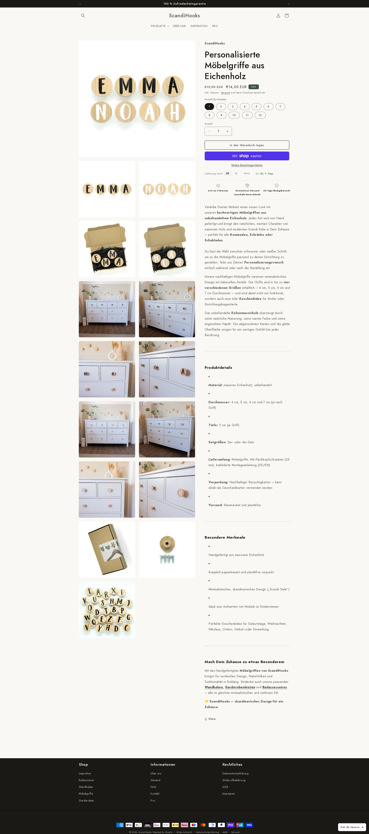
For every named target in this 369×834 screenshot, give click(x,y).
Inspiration (85, 774)
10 (234, 115)
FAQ (153, 787)
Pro (152, 800)
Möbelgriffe (86, 794)
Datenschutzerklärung (235, 774)
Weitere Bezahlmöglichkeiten (247, 165)
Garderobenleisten (240, 687)
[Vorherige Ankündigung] (80, 3)
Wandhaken (214, 687)
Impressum (228, 794)
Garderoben (86, 800)
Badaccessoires (275, 687)
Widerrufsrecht (184, 831)
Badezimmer (86, 780)
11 (247, 115)
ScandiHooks (145, 832)
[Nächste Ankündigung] (289, 3)
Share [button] (212, 719)
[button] (83, 15)
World (247, 173)
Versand (225, 92)
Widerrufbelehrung (234, 780)
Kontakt (154, 794)
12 (260, 115)
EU (236, 173)
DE (227, 173)
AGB (225, 787)
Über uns (155, 774)
